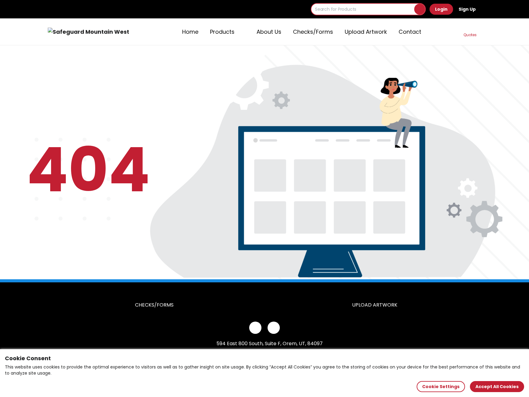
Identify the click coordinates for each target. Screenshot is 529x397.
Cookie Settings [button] (441, 387)
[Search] (419, 9)
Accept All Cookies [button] (497, 387)
